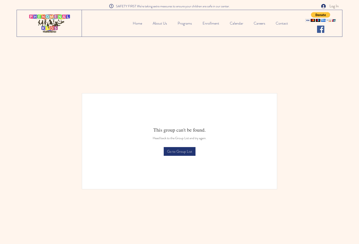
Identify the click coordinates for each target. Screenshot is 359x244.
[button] (320, 17)
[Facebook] (320, 29)
